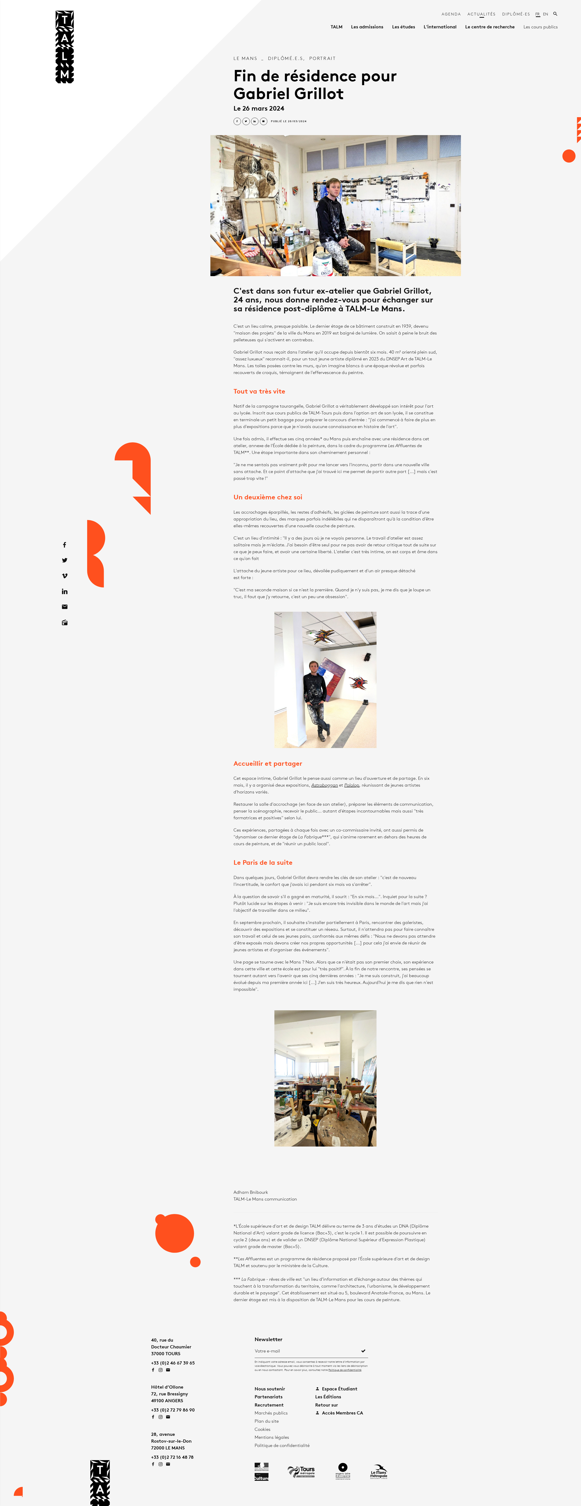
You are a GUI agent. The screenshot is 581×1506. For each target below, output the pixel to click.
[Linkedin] (64, 591)
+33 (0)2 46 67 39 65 (173, 1363)
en (545, 14)
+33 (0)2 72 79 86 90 (173, 1410)
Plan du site (267, 1421)
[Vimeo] (64, 576)
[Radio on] (64, 622)
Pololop (351, 785)
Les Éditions (328, 1396)
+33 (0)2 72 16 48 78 (172, 1457)
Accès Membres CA (342, 1413)
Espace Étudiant (339, 1389)
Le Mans (245, 58)
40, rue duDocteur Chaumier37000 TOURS (171, 1346)
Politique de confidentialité (344, 1370)
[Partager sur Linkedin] (254, 121)
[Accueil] (65, 49)
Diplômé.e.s (285, 58)
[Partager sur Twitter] (246, 121)
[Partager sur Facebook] (237, 121)
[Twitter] (64, 560)
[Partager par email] (263, 121)
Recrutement (269, 1405)
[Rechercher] (555, 14)
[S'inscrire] (363, 1351)
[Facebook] (64, 545)
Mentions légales (272, 1437)
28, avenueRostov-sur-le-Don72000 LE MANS (171, 1441)
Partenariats (269, 1396)
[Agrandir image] (335, 205)
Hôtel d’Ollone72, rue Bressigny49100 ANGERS (169, 1393)
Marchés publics (271, 1413)
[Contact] (64, 607)
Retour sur (326, 1405)
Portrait (322, 58)
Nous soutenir (270, 1389)
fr (538, 14)
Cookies (263, 1429)
